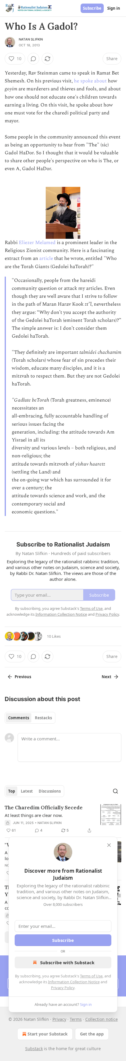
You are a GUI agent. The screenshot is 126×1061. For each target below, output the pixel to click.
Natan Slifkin (31, 39)
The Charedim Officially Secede (44, 807)
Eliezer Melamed (37, 242)
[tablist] (30, 718)
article (46, 258)
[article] (63, 819)
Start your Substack (48, 1034)
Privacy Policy (62, 987)
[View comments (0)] (33, 59)
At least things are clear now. (34, 815)
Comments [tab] (18, 717)
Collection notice (101, 1019)
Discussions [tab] (50, 791)
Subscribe (92, 8)
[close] (109, 845)
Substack (34, 1048)
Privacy (59, 1019)
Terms (76, 1019)
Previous (23, 676)
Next (106, 676)
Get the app (92, 1034)
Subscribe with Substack (67, 962)
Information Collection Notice (74, 981)
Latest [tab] (27, 791)
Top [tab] (11, 791)
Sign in (113, 8)
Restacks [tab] (43, 717)
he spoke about (90, 81)
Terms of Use (91, 976)
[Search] (115, 791)
